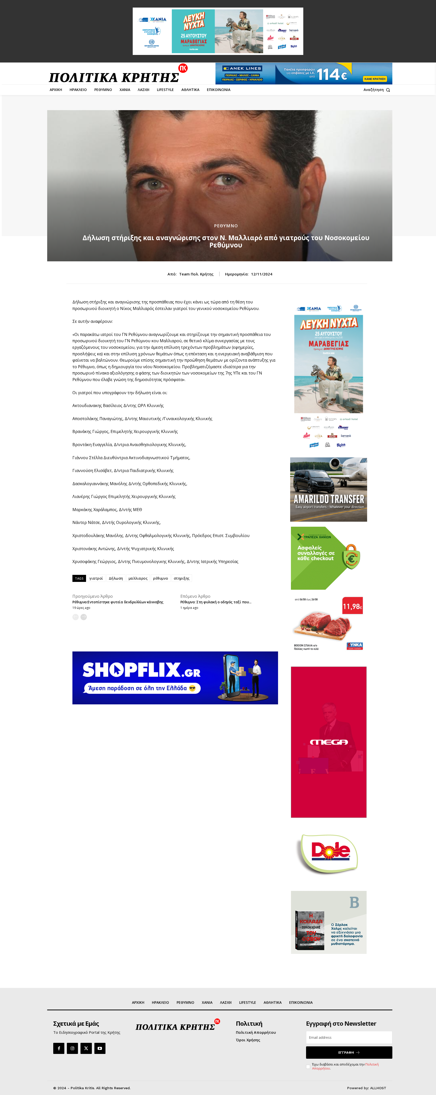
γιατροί (96, 578)
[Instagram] (72, 1048)
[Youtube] (99, 1048)
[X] (86, 1048)
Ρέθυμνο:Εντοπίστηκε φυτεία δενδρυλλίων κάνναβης (118, 602)
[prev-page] (75, 617)
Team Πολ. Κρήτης (196, 274)
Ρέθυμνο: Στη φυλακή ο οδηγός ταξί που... (216, 602)
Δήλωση (116, 578)
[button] (378, 89)
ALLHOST (378, 1088)
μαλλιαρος (138, 578)
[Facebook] (58, 1048)
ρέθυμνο (160, 578)
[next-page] (83, 617)
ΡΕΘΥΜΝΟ (226, 226)
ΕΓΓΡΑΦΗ (346, 1052)
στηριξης (182, 578)
